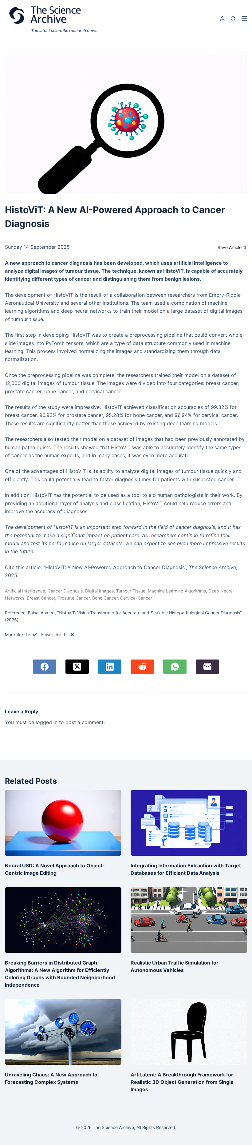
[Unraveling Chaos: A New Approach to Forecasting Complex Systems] (63, 1032)
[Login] (222, 18)
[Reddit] (142, 667)
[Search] (233, 18)
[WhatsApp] (175, 667)
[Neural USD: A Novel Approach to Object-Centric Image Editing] (63, 823)
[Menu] (244, 18)
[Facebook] (44, 667)
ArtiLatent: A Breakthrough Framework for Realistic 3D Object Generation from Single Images (182, 1082)
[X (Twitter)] (77, 667)
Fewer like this (56, 634)
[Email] (207, 667)
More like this (19, 634)
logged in (46, 722)
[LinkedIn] (109, 667)
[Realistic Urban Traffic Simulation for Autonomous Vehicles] (189, 920)
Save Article (230, 247)
